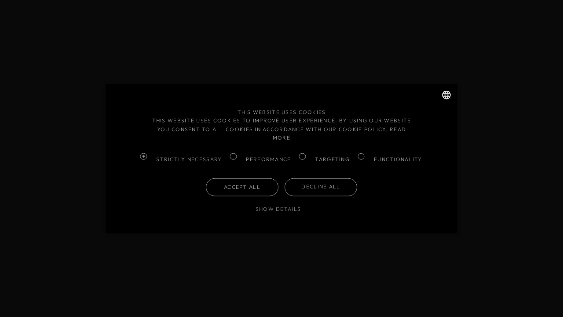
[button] (281, 209)
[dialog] (281, 158)
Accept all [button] (242, 187)
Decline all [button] (320, 186)
